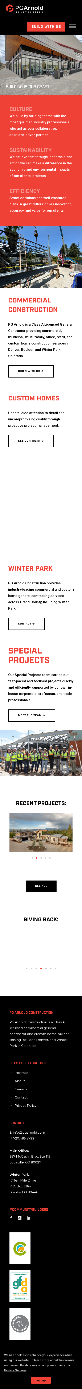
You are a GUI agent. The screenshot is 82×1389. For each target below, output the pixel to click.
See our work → (31, 441)
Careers (21, 1089)
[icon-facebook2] (12, 1218)
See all (41, 886)
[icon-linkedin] (28, 1218)
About (20, 1081)
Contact (21, 1097)
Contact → (26, 624)
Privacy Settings (15, 1370)
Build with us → (31, 371)
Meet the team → (31, 715)
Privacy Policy (25, 1106)
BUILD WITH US (46, 27)
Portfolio (21, 1073)
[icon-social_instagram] (21, 1218)
